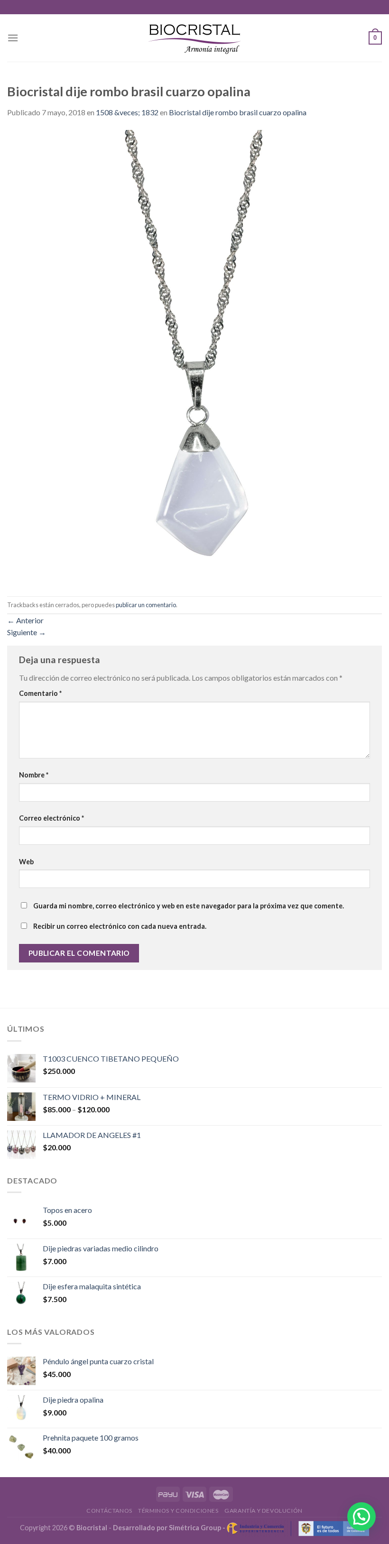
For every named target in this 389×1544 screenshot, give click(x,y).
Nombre (33, 775)
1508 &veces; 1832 (127, 112)
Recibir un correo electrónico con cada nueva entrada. (119, 926)
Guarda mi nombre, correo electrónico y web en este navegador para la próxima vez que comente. (188, 906)
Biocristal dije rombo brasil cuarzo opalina (237, 112)
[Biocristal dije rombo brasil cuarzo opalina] (194, 356)
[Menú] (13, 37)
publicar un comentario (146, 605)
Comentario (40, 693)
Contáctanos (109, 1510)
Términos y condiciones (178, 1510)
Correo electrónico (51, 818)
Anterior (25, 620)
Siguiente (26, 632)
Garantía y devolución (263, 1510)
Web (26, 862)
